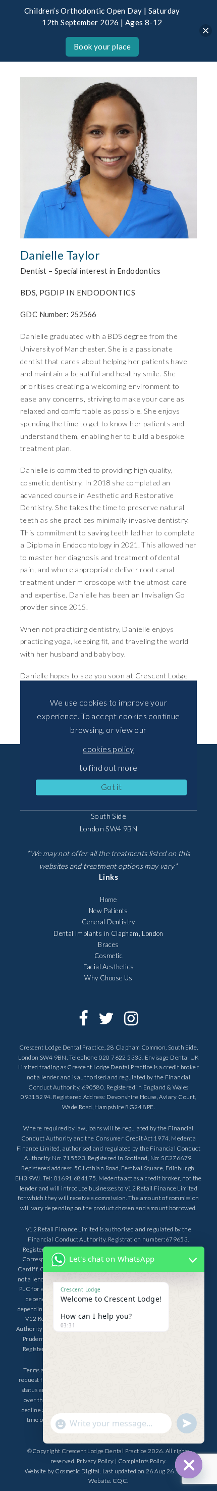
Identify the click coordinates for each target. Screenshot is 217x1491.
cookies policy (108, 749)
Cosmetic (108, 956)
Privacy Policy (95, 1461)
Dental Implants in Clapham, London (108, 933)
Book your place (102, 46)
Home (108, 900)
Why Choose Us (108, 978)
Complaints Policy (142, 1461)
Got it (111, 786)
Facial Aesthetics (108, 967)
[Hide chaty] (188, 1464)
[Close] (205, 30)
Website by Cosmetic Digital (62, 1471)
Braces (108, 944)
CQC (120, 1480)
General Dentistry (108, 922)
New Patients (108, 911)
